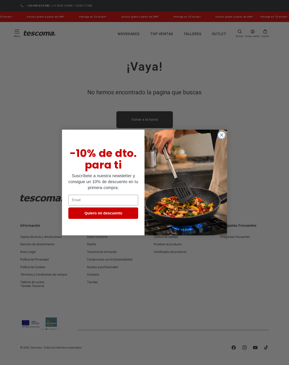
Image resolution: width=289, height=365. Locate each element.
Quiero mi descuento (103, 213)
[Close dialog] (221, 135)
